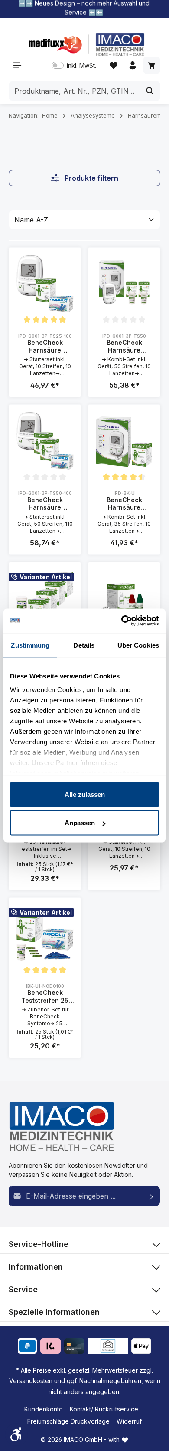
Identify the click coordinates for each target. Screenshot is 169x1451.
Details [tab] (83, 644)
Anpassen (80, 822)
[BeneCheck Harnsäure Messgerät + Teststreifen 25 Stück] (124, 441)
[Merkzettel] (113, 65)
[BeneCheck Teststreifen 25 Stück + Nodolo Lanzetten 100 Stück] (45, 934)
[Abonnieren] (151, 1196)
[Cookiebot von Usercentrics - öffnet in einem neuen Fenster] (121, 621)
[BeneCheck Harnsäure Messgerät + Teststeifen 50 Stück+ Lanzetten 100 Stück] (45, 441)
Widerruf (129, 1421)
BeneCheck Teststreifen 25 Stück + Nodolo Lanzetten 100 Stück (44, 996)
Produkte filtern (90, 178)
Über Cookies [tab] (138, 644)
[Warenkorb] (151, 65)
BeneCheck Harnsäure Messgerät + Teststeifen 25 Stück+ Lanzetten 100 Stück (45, 346)
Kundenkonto (43, 1409)
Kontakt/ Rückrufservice (104, 1409)
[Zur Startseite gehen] (85, 44)
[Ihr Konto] (132, 65)
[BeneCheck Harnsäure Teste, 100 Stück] (45, 598)
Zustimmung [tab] (30, 644)
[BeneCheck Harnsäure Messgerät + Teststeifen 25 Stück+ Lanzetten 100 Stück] (45, 283)
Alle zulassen (85, 794)
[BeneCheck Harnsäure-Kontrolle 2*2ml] (124, 598)
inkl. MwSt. (73, 65)
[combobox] (74, 91)
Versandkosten (30, 1380)
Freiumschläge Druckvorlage (68, 1421)
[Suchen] (150, 91)
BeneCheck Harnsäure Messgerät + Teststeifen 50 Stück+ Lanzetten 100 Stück (45, 503)
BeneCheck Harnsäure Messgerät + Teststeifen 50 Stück (124, 346)
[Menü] (17, 65)
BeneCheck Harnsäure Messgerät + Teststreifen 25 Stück (124, 503)
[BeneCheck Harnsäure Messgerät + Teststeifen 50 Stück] (124, 283)
